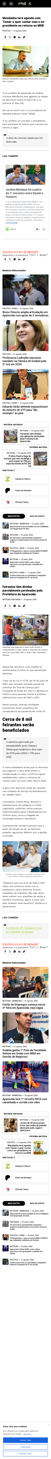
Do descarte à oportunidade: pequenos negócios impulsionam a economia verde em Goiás (28, 540)
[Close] (48, 1424)
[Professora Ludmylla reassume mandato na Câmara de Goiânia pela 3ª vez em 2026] (25, 335)
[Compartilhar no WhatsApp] (14, 37)
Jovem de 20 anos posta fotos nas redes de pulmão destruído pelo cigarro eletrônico (33, 1126)
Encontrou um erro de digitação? (20, 251)
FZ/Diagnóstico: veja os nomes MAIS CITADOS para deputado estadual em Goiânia (29, 552)
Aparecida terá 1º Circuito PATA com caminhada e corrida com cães (24, 1100)
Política (6, 31)
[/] (4, 3)
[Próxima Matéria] (40, 458)
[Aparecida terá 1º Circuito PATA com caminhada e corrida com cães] (25, 1076)
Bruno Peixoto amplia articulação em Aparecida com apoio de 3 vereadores (25, 313)
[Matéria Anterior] (10, 436)
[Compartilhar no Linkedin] (19, 37)
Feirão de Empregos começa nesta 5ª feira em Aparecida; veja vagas (23, 1006)
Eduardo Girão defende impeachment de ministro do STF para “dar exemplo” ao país (25, 410)
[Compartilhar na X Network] (10, 37)
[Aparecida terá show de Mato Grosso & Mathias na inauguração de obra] (5, 525)
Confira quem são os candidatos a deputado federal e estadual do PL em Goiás (28, 576)
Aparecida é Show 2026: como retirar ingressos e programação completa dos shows (26, 564)
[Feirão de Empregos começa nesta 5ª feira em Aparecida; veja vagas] (25, 982)
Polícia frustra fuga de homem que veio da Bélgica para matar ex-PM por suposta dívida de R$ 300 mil (17, 461)
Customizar (26, 1447)
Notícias (24, 430)
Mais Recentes (37, 516)
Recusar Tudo (25, 1454)
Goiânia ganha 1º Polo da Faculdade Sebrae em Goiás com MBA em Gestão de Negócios (24, 1053)
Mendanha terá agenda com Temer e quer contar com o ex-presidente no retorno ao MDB (18, 1149)
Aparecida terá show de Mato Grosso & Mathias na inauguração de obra (29, 527)
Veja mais (27, 1434)
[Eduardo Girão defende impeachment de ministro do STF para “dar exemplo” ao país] (25, 384)
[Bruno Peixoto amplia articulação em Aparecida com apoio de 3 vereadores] (25, 289)
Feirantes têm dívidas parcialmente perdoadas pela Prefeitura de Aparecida (32, 437)
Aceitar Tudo (25, 1440)
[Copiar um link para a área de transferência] (24, 37)
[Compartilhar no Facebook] (5, 37)
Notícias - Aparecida (19, 523)
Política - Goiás (9, 308)
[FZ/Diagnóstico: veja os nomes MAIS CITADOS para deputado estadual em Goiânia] (5, 1237)
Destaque (15, 599)
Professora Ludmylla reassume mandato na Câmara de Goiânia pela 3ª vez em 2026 (24, 361)
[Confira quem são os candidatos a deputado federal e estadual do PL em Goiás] (5, 574)
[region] (25, 1440)
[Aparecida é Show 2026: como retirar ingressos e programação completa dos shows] (5, 1248)
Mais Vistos (14, 516)
